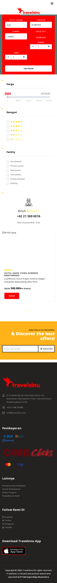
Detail (12, 295)
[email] (49, 25)
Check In (41, 20)
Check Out (41, 31)
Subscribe (47, 348)
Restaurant (15, 170)
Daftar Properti (9, 492)
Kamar (41, 42)
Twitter (7, 520)
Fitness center (17, 166)
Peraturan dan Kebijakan (13, 485)
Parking (13, 183)
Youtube (8, 527)
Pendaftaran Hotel (11, 496)
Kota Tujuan (16, 20)
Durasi (16, 31)
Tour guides (15, 174)
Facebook (8, 517)
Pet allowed (15, 161)
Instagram (9, 524)
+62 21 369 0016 (28, 216)
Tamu (16, 53)
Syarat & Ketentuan (11, 489)
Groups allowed (17, 179)
